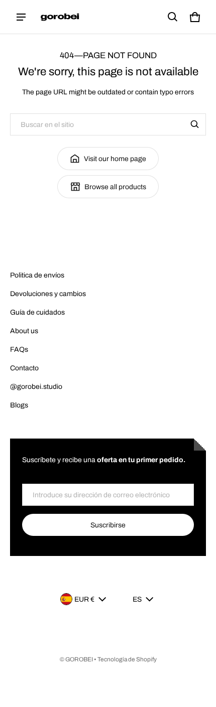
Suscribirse (108, 525)
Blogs (19, 405)
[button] (173, 17)
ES (137, 599)
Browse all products (115, 187)
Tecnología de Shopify (127, 659)
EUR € (84, 599)
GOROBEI (79, 659)
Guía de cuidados (37, 312)
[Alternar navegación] (21, 17)
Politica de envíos (37, 275)
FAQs (19, 349)
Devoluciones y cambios (48, 294)
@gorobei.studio (36, 386)
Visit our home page (115, 159)
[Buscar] (195, 124)
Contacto (24, 368)
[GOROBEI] (60, 17)
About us (24, 331)
